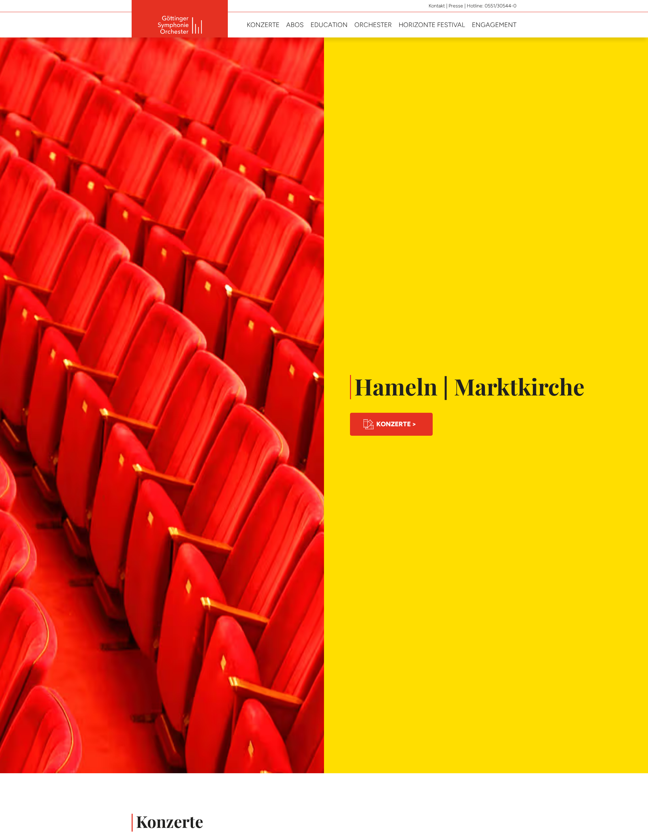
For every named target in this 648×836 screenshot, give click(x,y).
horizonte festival (432, 25)
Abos (295, 25)
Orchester (373, 25)
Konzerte (263, 25)
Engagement (494, 25)
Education (329, 25)
